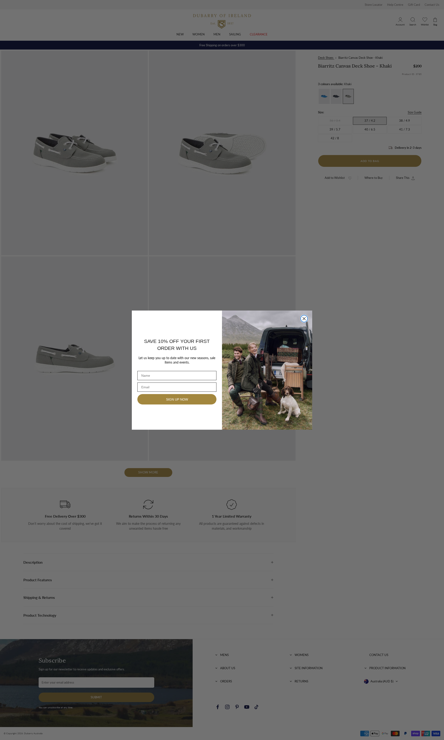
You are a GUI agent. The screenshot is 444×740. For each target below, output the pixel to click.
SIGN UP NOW (177, 399)
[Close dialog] (304, 318)
